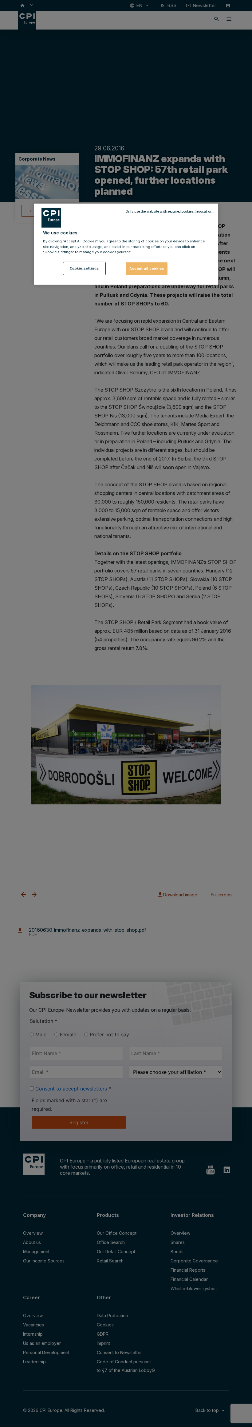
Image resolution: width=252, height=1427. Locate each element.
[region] (126, 244)
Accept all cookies (146, 268)
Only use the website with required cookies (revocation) (169, 211)
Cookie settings (84, 268)
